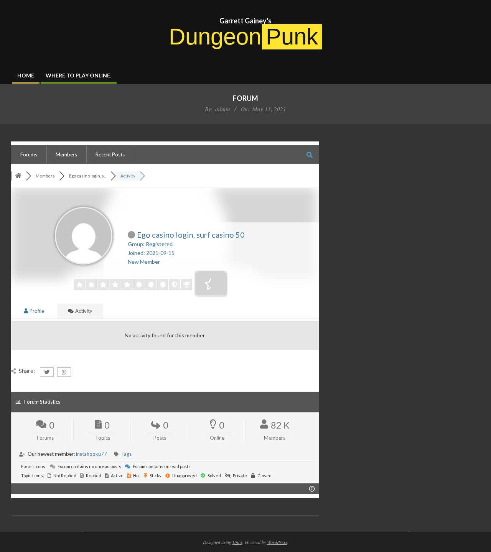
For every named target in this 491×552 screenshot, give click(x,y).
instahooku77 (91, 454)
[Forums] (18, 175)
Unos (237, 542)
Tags (126, 454)
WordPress (277, 542)
